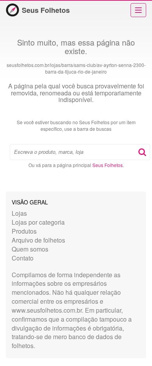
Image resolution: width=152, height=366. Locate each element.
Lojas (19, 213)
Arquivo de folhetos (38, 240)
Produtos (24, 231)
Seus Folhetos (46, 10)
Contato (23, 257)
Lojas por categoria (38, 222)
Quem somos (30, 249)
